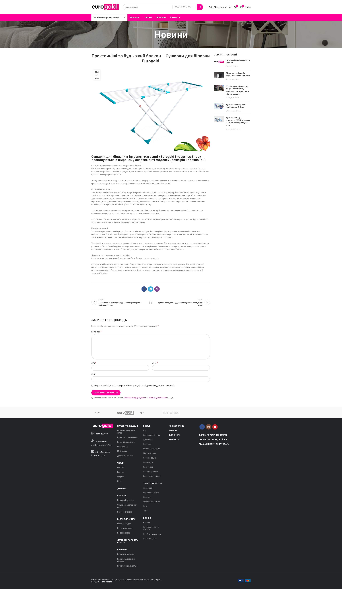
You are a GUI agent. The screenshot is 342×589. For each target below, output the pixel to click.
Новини (173, 430)
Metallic (120, 467)
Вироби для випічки (151, 435)
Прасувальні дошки (128, 426)
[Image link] (102, 425)
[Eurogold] (125, 412)
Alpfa (142, 412)
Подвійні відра (123, 533)
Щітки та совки (150, 539)
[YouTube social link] (215, 427)
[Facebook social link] (144, 289)
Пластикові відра (125, 528)
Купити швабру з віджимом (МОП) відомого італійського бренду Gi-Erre (238, 121)
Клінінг (147, 518)
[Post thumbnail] (219, 63)
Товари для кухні (152, 483)
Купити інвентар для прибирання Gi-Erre (235, 105)
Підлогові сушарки (125, 500)
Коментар (96, 331)
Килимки (122, 549)
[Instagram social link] (208, 427)
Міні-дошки (122, 451)
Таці (145, 511)
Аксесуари (147, 488)
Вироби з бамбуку (151, 492)
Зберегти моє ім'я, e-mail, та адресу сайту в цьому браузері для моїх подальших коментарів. (134, 385)
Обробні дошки (150, 458)
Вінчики (146, 497)
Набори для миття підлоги (151, 528)
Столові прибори (150, 471)
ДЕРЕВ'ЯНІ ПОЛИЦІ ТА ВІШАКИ (127, 541)
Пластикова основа (126, 442)
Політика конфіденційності (135, 398)
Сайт (93, 374)
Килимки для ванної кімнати (126, 560)
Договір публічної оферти (213, 435)
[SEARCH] (200, 7)
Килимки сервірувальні (127, 566)
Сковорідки (148, 467)
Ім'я (93, 362)
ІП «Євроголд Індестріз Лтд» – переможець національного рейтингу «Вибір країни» (237, 90)
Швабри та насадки (152, 534)
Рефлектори (122, 446)
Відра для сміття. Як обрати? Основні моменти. (238, 74)
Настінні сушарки (124, 512)
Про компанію (176, 426)
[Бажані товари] (230, 7)
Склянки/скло (149, 462)
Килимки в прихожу (125, 554)
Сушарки (122, 495)
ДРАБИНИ (121, 488)
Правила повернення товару (214, 444)
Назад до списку (150, 302)
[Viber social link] (157, 289)
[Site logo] (105, 7)
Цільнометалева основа (128, 437)
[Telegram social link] (150, 289)
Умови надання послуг (158, 398)
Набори (146, 522)
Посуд (146, 426)
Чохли (120, 463)
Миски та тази (149, 453)
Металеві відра (124, 523)
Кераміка (147, 444)
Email (155, 362)
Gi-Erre (97, 412)
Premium (120, 472)
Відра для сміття (126, 519)
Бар (145, 430)
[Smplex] (171, 412)
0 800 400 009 (102, 434)
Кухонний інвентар (151, 502)
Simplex (120, 477)
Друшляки (147, 439)
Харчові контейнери (152, 476)
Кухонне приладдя (151, 448)
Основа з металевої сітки (126, 431)
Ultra (119, 481)
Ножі (145, 506)
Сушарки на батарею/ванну (127, 506)
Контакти (174, 439)
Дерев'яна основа (125, 456)
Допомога (174, 435)
